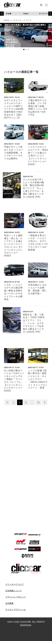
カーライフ (43, 13)
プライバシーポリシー (15, 596)
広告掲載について (13, 590)
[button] (50, 14)
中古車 (8, 13)
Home (26, 13)
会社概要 (9, 603)
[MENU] (46, 5)
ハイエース (16, 20)
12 (38, 402)
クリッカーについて (14, 584)
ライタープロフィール (15, 609)
